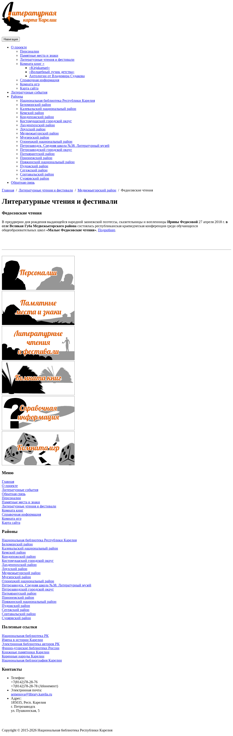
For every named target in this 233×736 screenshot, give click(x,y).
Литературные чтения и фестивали (47, 59)
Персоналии (29, 51)
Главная (8, 190)
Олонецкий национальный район (46, 141)
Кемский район (32, 113)
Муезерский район (34, 137)
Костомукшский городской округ (46, 121)
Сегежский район (34, 170)
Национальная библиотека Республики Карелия (57, 100)
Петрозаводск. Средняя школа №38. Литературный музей (64, 146)
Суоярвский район (34, 178)
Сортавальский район (37, 174)
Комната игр (30, 84)
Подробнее (106, 230)
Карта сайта (29, 88)
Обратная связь (23, 182)
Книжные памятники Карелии (25, 652)
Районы (17, 96)
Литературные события (29, 92)
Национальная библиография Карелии (32, 660)
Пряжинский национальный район (47, 162)
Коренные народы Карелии (23, 656)
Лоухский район (33, 129)
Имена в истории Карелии (22, 640)
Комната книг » (32, 64)
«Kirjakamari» (39, 68)
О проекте (19, 47)
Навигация (11, 39)
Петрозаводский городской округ (46, 150)
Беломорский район (35, 105)
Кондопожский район (37, 117)
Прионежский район (36, 158)
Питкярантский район (37, 154)
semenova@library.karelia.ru (31, 694)
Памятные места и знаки (39, 55)
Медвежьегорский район (39, 133)
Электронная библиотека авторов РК (31, 644)
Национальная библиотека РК (25, 636)
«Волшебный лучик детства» (51, 72)
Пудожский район (34, 166)
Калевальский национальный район (48, 109)
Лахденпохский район (37, 125)
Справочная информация (39, 80)
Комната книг (12, 510)
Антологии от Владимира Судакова (57, 76)
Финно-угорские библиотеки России (30, 648)
